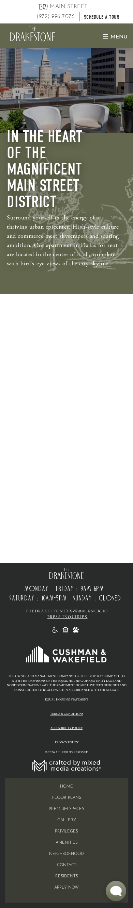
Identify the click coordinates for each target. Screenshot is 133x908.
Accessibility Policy (66, 728)
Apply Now (66, 888)
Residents (66, 876)
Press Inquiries (67, 617)
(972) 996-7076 (55, 16)
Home (66, 787)
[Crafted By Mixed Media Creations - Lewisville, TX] (66, 765)
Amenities (67, 843)
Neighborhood (66, 854)
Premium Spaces (66, 809)
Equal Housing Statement (66, 699)
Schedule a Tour (101, 17)
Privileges (66, 831)
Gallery (66, 820)
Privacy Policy (66, 742)
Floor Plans (66, 798)
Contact (66, 865)
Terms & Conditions (66, 714)
